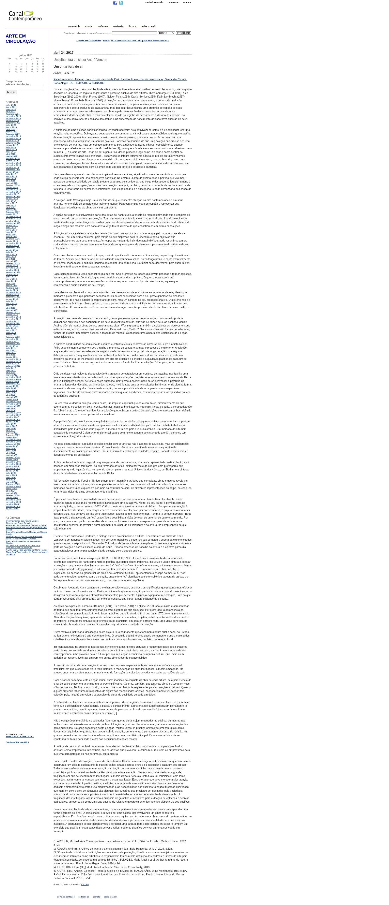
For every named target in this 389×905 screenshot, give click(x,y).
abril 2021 (10, 112)
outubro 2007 (12, 417)
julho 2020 (11, 125)
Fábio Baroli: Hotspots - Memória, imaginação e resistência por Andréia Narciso (23, 541)
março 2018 (11, 183)
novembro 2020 (13, 118)
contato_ (97, 897)
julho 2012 (11, 328)
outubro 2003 (12, 504)
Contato (187, 2)
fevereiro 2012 (13, 337)
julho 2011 (11, 348)
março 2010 (11, 375)
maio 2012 (11, 332)
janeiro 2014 (12, 290)
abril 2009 (10, 395)
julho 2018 (11, 174)
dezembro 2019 (13, 136)
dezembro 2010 (13, 359)
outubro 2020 (12, 120)
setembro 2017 (13, 196)
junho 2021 (11, 107)
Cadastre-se (173, 2)
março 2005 (11, 482)
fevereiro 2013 (13, 312)
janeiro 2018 (12, 187)
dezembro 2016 (13, 216)
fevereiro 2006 (13, 457)
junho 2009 (11, 390)
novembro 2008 (13, 404)
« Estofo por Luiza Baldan (88, 41)
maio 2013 (11, 306)
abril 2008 (10, 410)
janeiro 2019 (12, 161)
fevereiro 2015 (13, 263)
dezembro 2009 (13, 377)
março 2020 (11, 132)
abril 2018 (10, 181)
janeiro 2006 (12, 459)
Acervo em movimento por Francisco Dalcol (26, 525)
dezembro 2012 (13, 317)
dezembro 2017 (13, 190)
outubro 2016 (12, 221)
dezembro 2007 (13, 413)
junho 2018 (11, 176)
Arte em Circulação (21, 38)
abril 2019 (10, 154)
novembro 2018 (13, 165)
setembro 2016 (13, 223)
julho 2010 (11, 368)
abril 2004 (10, 491)
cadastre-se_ (84, 897)
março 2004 (11, 493)
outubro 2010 (12, 364)
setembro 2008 (13, 406)
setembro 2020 (13, 123)
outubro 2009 (12, 381)
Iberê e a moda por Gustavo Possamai (24, 536)
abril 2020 (10, 129)
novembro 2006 (13, 442)
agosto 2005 (12, 471)
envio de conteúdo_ (66, 897)
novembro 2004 (13, 486)
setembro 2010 (13, 366)
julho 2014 (11, 277)
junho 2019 (11, 149)
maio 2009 (11, 393)
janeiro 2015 (12, 265)
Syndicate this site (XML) (17, 742)
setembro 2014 (13, 272)
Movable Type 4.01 (20, 736)
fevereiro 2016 (13, 239)
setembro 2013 (13, 297)
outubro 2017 (12, 194)
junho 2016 (11, 230)
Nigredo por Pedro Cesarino (19, 523)
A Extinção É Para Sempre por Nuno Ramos (26, 550)
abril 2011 (10, 355)
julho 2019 (11, 147)
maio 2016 (11, 232)
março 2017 (11, 210)
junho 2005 (11, 475)
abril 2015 (10, 259)
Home (106, 41)
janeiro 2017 (12, 214)
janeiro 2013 (12, 314)
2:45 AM (85, 884)
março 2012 (11, 335)
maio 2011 (11, 352)
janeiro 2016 (12, 241)
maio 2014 (11, 281)
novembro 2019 (13, 138)
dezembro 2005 (13, 462)
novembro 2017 (13, 192)
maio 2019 (11, 152)
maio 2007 (11, 428)
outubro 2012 (12, 321)
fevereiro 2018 (13, 185)
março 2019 (11, 156)
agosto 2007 (12, 422)
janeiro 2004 (12, 497)
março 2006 (11, 455)
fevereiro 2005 (13, 484)
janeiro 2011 (12, 357)
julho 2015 (11, 252)
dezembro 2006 (13, 439)
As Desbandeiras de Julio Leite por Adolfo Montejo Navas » (140, 41)
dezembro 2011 (13, 339)
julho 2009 (11, 388)
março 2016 (11, 236)
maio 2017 (11, 205)
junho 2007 (11, 426)
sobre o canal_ (111, 897)
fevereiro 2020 (13, 134)
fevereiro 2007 (13, 435)
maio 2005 (11, 477)
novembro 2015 (13, 243)
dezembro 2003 (13, 500)
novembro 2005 (13, 464)
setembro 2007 (13, 419)
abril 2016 (10, 234)
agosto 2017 (12, 199)
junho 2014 (11, 279)
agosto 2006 (12, 446)
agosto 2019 (12, 145)
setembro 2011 (13, 343)
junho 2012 (11, 330)
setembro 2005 (13, 468)
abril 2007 (10, 430)
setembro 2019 (13, 143)
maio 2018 (11, 178)
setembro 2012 (13, 323)
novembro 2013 (13, 292)
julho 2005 (11, 473)
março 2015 (11, 261)
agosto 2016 (12, 225)
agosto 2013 (12, 299)
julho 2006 (11, 448)
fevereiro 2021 (13, 114)
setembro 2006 (13, 444)
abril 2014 (10, 283)
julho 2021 (11, 105)
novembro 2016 (13, 219)
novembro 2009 (13, 379)
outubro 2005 (12, 466)
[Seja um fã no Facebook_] (115, 4)
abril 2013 (10, 308)
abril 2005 (10, 480)
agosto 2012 (12, 326)
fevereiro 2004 (13, 495)
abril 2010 (10, 372)
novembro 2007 (13, 415)
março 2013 (11, 310)
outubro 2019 (12, 141)
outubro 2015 (12, 245)
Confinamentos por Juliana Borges (22, 521)
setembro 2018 (13, 170)
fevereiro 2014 (13, 288)
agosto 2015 (12, 250)
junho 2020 (11, 127)
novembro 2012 (13, 319)
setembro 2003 (13, 506)
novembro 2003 (13, 502)
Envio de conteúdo (154, 2)
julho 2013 (11, 301)
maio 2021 (11, 109)
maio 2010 (11, 370)
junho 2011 (11, 350)
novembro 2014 (13, 268)
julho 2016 (11, 228)
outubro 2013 (12, 294)
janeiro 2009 (12, 399)
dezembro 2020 (13, 116)
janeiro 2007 (12, 437)
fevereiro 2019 (13, 158)
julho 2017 (11, 201)
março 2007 (11, 433)
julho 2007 (11, 424)
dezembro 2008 (13, 401)
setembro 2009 (13, 384)
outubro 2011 (12, 341)
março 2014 (11, 285)
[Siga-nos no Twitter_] (121, 4)
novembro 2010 (13, 361)
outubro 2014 (12, 270)
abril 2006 (10, 453)
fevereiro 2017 (13, 212)
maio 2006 (11, 451)
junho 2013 (11, 303)
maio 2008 (11, 408)
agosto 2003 (12, 509)
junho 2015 (11, 254)
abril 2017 (10, 207)
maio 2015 (11, 257)
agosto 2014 (12, 274)
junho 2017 (11, 203)
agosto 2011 (12, 346)
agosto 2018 (12, 172)
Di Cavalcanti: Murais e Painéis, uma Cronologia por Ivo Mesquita (23, 546)
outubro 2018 (12, 167)
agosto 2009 (12, 386)
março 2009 (11, 397)
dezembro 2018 (13, 163)
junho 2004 (11, 488)
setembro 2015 (13, 248)
